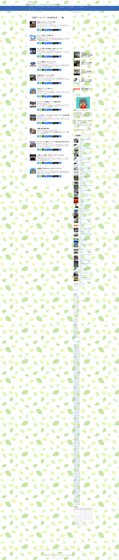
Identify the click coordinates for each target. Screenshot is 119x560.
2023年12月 (76, 388)
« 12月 (75, 522)
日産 (74, 327)
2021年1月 (76, 440)
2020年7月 (76, 449)
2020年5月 (76, 452)
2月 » (78, 522)
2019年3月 (76, 473)
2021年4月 (76, 436)
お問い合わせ (61, 7)
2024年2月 (76, 385)
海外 (51, 50)
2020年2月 (76, 456)
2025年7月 (76, 360)
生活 (48, 23)
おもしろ (75, 296)
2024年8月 (76, 376)
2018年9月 (76, 482)
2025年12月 (76, 353)
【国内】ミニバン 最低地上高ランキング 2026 (86, 63)
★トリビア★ (31, 9)
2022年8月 (76, 412)
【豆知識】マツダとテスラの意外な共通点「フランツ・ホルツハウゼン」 (85, 206)
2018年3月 (76, 491)
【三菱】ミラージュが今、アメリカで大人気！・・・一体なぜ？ (85, 245)
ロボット (75, 318)
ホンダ (46, 50)
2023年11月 (76, 390)
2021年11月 (76, 425)
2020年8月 (76, 448)
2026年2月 (76, 350)
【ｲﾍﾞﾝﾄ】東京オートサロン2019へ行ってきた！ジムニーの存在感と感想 (53, 115)
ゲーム (75, 302)
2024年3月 (76, 384)
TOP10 (46, 549)
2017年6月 (76, 504)
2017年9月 (76, 499)
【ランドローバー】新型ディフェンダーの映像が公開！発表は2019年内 (53, 141)
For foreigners (71, 7)
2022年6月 (76, 415)
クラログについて (41, 7)
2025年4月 (76, 365)
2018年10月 (76, 480)
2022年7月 (76, 413)
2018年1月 (76, 494)
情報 (46, 23)
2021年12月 (76, 424)
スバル (45, 63)
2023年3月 (76, 402)
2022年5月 (76, 416)
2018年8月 (76, 483)
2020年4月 (76, 453)
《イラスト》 (41, 9)
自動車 (51, 23)
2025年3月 (76, 366)
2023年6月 (76, 397)
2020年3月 (76, 455)
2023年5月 (76, 399)
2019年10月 (76, 462)
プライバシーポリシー (52, 7)
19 (88, 516)
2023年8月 (76, 394)
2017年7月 (76, 502)
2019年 (34, 13)
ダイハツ (75, 307)
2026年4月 (76, 347)
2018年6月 (76, 486)
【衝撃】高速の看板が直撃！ (43, 128)
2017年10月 (76, 498)
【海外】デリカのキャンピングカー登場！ (46, 22)
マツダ (75, 315)
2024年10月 (76, 373)
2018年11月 (76, 479)
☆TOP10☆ (81, 7)
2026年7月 (76, 345)
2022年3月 (76, 419)
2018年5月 (76, 488)
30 (80, 521)
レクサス (75, 316)
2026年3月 (76, 348)
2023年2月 (76, 403)
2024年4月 (76, 382)
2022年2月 (76, 421)
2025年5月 (76, 363)
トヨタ (75, 309)
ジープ (75, 303)
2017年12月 (76, 495)
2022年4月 (76, 418)
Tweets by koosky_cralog (79, 283)
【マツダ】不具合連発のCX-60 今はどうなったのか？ (86, 73)
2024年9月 (76, 375)
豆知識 (75, 336)
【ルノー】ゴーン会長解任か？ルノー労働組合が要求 (49, 101)
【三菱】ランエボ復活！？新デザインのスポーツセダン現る (50, 155)
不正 (47, 63)
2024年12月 (76, 370)
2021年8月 (76, 430)
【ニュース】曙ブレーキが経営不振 (45, 35)
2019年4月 (76, 471)
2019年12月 (76, 459)
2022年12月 (76, 406)
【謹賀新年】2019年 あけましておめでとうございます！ (49, 168)
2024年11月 (76, 372)
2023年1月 (76, 405)
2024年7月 (76, 378)
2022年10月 (76, 409)
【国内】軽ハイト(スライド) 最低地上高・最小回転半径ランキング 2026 (86, 55)
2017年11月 (76, 496)
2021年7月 (76, 431)
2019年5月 (76, 470)
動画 (44, 130)
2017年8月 (76, 501)
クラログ (30, 2)
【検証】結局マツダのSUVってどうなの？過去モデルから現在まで (85, 235)
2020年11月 (76, 443)
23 (80, 518)
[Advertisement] (83, 31)
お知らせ (75, 297)
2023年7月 (76, 396)
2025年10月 (76, 356)
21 (75, 518)
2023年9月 (76, 393)
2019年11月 (76, 461)
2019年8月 (76, 465)
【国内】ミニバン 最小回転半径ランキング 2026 (86, 80)
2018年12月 (76, 477)
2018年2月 (76, 492)
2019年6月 (76, 468)
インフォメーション (47, 90)
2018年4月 (76, 489)
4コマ (75, 293)
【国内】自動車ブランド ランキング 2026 (86, 89)
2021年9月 (76, 428)
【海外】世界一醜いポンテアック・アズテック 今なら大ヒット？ (85, 279)
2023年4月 (76, 400)
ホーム (31, 7)
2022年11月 (76, 408)
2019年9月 (76, 464)
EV (44, 50)
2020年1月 (76, 458)
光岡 (74, 322)
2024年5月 (76, 381)
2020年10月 (76, 445)
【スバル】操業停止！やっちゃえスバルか (46, 61)
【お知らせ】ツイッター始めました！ (45, 88)
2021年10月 (76, 427)
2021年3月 (76, 437)
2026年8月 (76, 344)
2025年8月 (76, 359)
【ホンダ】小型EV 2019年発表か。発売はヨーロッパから (50, 48)
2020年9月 (76, 446)
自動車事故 (55, 130)
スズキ (45, 76)
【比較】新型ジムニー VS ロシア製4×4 (45, 75)
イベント (45, 116)
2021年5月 (76, 434)
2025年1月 (76, 369)
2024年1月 (76, 387)
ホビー (75, 312)
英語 (74, 334)
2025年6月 (76, 362)
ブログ (52, 90)
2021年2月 (76, 439)
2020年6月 (76, 451)
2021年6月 (76, 433)
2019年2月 (76, 474)
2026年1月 (76, 351)
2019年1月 (76, 476)
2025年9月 (76, 357)
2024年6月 (76, 379)
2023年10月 (76, 391)
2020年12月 (76, 442)
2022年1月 (76, 422)
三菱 (44, 23)
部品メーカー (51, 36)
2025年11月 (76, 354)
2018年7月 (76, 485)
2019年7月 (76, 467)
